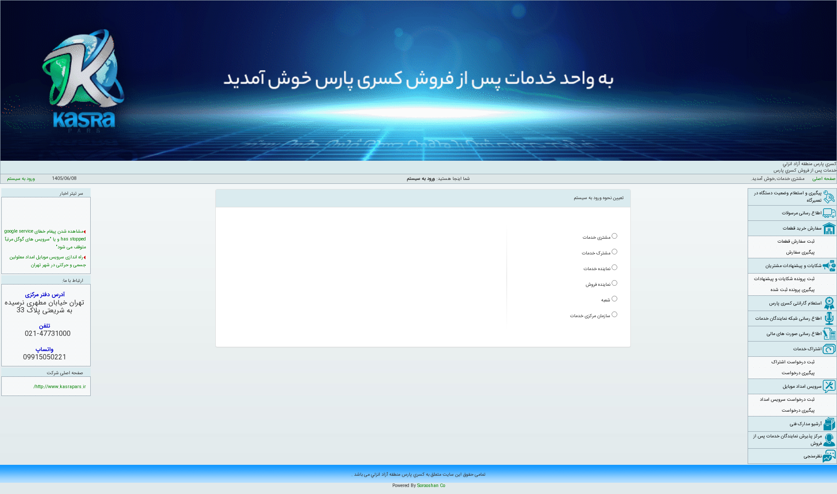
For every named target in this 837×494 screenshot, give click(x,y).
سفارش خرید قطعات (802, 228)
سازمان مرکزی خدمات (590, 316)
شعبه (605, 300)
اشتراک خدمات (807, 349)
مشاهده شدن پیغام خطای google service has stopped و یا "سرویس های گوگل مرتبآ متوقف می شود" (45, 231)
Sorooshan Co (431, 486)
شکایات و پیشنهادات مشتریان (794, 266)
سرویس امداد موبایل (802, 386)
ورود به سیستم (21, 179)
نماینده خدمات (597, 269)
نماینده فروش (597, 284)
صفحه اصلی (824, 179)
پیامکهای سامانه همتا (63, 267)
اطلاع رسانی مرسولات (802, 213)
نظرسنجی (813, 456)
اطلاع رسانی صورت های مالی (794, 334)
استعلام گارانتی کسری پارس (795, 303)
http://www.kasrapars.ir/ (60, 387)
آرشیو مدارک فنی (806, 424)
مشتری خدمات (596, 237)
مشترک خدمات (596, 253)
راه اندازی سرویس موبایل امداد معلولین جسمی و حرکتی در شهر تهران (48, 253)
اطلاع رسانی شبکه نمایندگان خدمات (788, 318)
